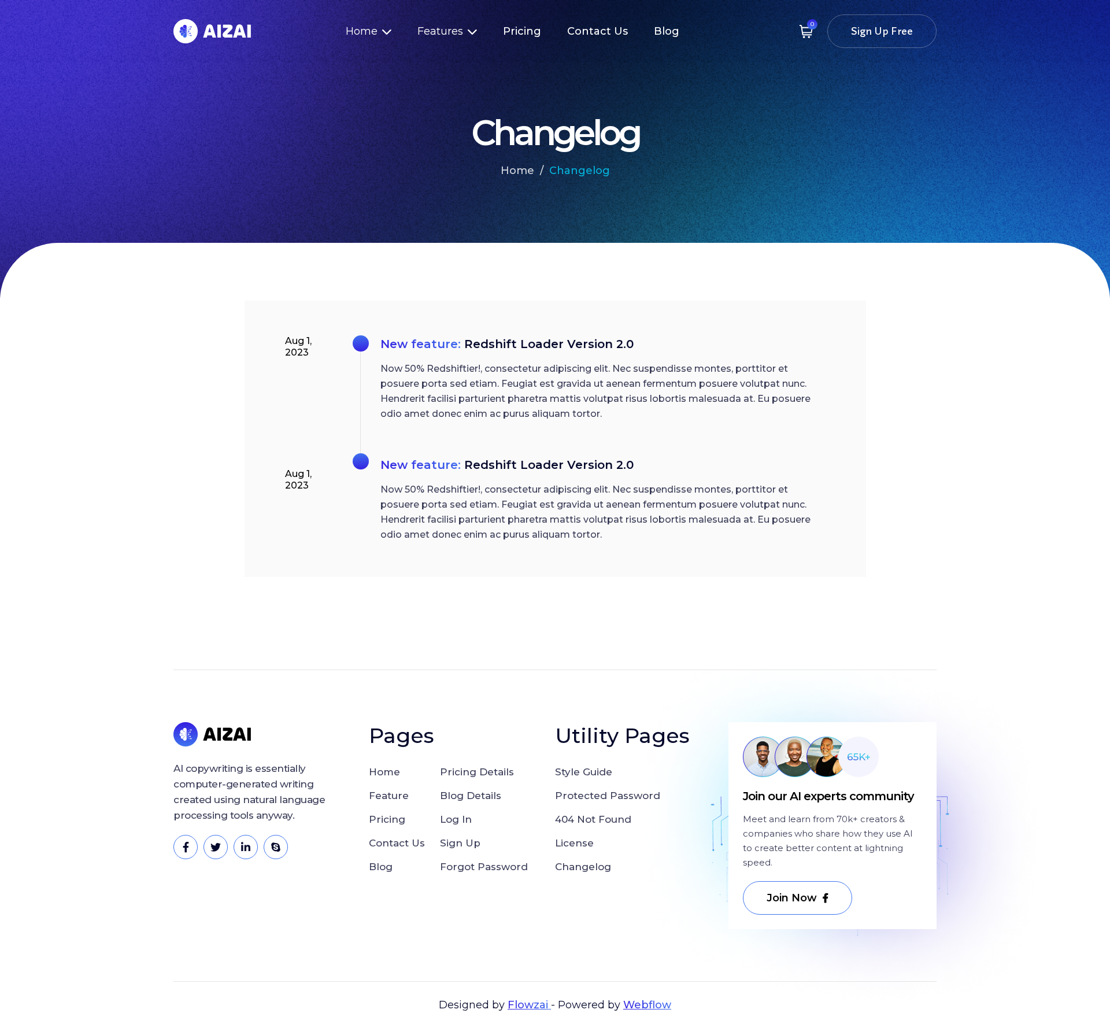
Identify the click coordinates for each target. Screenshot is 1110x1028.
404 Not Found (593, 819)
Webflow (647, 1005)
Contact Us (597, 31)
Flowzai (529, 1005)
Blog (666, 31)
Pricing (522, 31)
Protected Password (607, 795)
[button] (368, 31)
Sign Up (460, 843)
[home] (212, 31)
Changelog (579, 170)
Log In (456, 819)
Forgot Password (484, 866)
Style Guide (583, 772)
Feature (389, 795)
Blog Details (470, 795)
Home (517, 170)
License (574, 843)
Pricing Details (477, 772)
